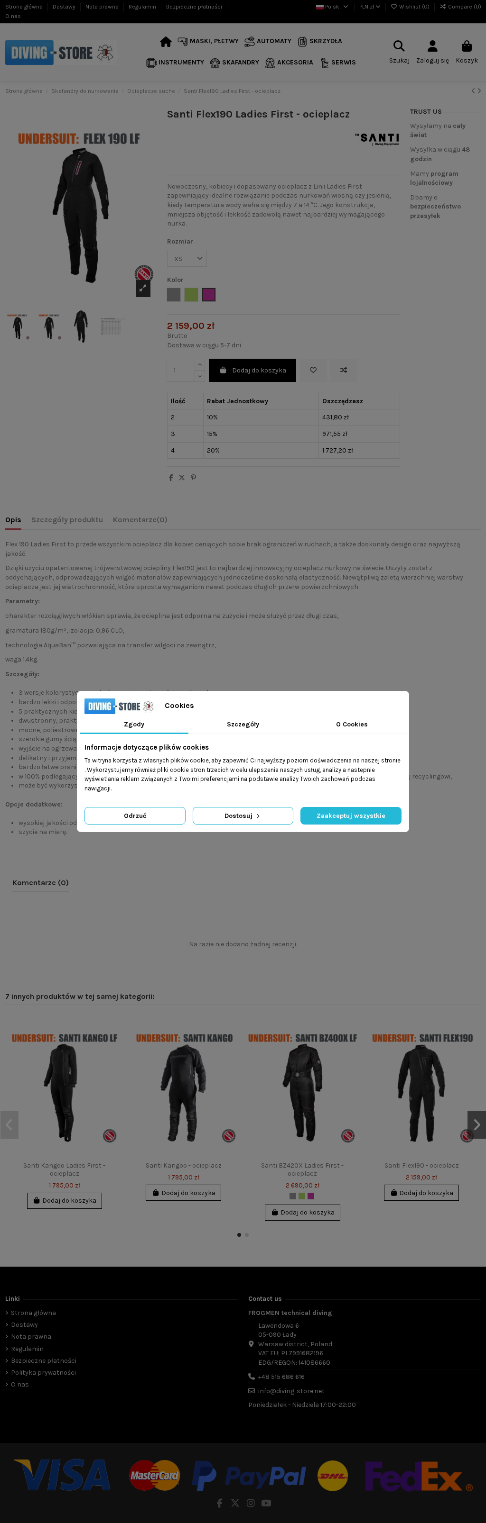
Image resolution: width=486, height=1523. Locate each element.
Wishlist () (414, 6)
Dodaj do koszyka (259, 370)
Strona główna (24, 6)
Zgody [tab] (134, 724)
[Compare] (111, 1047)
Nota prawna (102, 6)
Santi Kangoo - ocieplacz (184, 1165)
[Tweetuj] (181, 478)
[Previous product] (474, 91)
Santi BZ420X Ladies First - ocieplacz (302, 1169)
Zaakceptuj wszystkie (351, 816)
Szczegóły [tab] (243, 724)
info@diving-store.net (291, 1391)
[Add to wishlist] (313, 370)
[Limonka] (302, 1196)
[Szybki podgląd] (111, 1063)
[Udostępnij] (171, 478)
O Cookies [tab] (352, 724)
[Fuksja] (311, 1196)
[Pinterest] (193, 478)
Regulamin (143, 6)
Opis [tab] (13, 519)
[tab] (140, 521)
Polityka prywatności (43, 1373)
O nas (13, 16)
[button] (208, 42)
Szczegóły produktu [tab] (67, 519)
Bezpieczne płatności (195, 6)
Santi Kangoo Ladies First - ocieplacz (64, 1169)
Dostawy (65, 6)
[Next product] (479, 91)
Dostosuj (239, 816)
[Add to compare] (343, 370)
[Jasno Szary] (293, 1196)
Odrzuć (135, 816)
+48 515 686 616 (281, 1377)
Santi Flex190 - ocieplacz (421, 1165)
